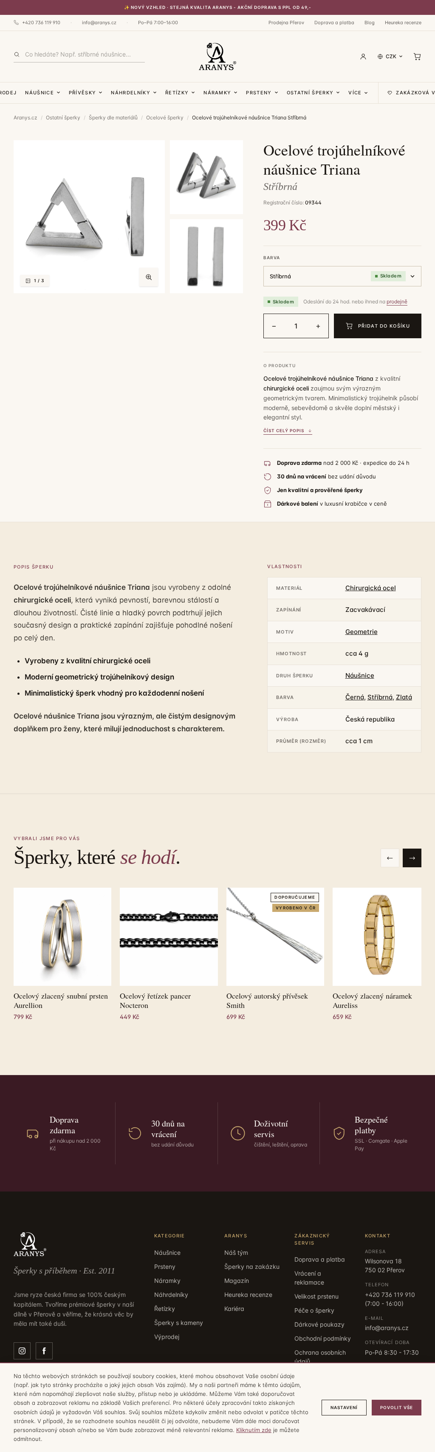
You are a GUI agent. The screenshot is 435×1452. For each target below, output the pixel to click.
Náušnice (39, 93)
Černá (354, 697)
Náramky (217, 93)
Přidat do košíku (384, 326)
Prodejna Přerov (286, 22)
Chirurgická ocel (370, 588)
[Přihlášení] (363, 56)
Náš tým (236, 1252)
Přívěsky (82, 93)
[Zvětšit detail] (206, 177)
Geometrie (361, 632)
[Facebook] (44, 1350)
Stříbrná (380, 697)
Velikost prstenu (316, 1296)
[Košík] (417, 56)
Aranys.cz (25, 117)
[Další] (412, 858)
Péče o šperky (314, 1310)
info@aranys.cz (99, 22)
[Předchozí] (390, 858)
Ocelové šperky (165, 117)
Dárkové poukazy (319, 1324)
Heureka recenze (403, 22)
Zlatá (404, 697)
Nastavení (344, 1407)
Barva (271, 257)
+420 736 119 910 (41, 22)
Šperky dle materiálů (113, 117)
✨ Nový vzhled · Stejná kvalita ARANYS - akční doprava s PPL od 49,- (217, 7)
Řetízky (177, 93)
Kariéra (234, 1308)
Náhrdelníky (130, 93)
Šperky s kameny (178, 1322)
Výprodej (166, 1336)
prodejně (397, 301)
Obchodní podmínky (322, 1338)
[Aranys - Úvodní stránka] (217, 56)
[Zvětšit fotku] (148, 277)
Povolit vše (396, 1407)
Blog (369, 22)
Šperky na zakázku (252, 1266)
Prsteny (258, 93)
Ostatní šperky (310, 93)
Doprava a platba (334, 22)
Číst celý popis (283, 430)
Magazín (236, 1280)
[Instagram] (22, 1350)
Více (355, 93)
